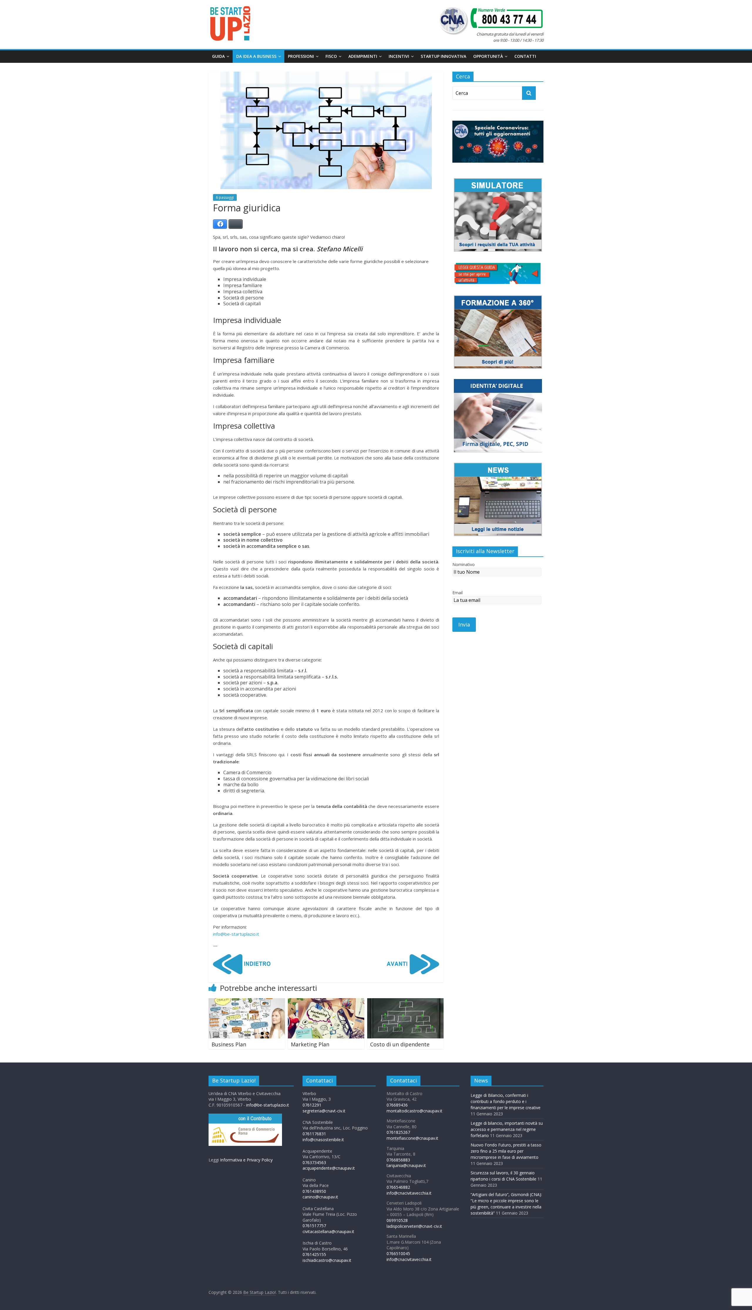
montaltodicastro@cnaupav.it (414, 1111)
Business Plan (229, 1044)
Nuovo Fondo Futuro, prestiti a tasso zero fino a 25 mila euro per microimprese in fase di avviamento (506, 1151)
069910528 (397, 1220)
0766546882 (398, 1187)
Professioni (301, 56)
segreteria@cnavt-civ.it (324, 1111)
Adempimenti (362, 56)
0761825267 (398, 1132)
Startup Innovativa (443, 56)
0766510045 (398, 1253)
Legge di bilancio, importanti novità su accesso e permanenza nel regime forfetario (507, 1129)
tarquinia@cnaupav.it (406, 1165)
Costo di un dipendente (399, 1044)
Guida (218, 56)
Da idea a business (256, 56)
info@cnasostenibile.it (323, 1139)
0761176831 (314, 1133)
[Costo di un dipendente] (405, 1002)
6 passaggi (225, 197)
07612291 (312, 1105)
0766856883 (398, 1160)
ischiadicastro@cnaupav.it (327, 1260)
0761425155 (314, 1254)
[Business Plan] (247, 1002)
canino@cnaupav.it (320, 1197)
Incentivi (399, 56)
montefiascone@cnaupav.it (412, 1138)
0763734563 (314, 1162)
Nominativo (463, 564)
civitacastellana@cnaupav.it (328, 1231)
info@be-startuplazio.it (236, 934)
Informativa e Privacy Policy (246, 1160)
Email (457, 592)
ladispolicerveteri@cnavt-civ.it (414, 1226)
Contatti (525, 56)
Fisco (331, 56)
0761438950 (314, 1191)
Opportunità (488, 56)
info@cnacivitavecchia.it (409, 1193)
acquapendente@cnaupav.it (329, 1168)
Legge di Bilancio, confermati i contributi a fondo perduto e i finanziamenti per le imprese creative (505, 1101)
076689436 (397, 1105)
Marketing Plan (310, 1044)
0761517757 (314, 1225)
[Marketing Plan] (326, 1002)
